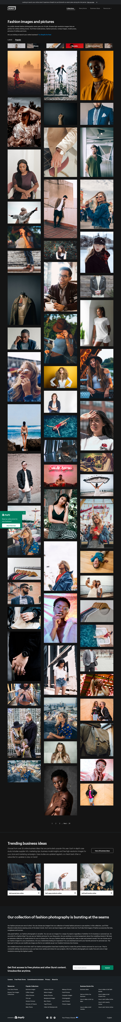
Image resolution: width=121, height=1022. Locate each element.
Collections (70, 8)
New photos (83, 8)
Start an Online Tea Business (85, 995)
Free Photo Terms (20, 979)
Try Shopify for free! (44, 34)
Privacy (47, 979)
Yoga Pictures (48, 1004)
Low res (34, 93)
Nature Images (48, 992)
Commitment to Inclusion (35, 979)
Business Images (30, 989)
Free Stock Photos (13, 989)
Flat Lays (28, 998)
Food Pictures (66, 992)
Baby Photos (29, 1007)
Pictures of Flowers (31, 1004)
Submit (107, 967)
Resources (106, 8)
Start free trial (11, 525)
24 (69, 823)
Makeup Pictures (66, 989)
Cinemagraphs (66, 998)
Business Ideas (84, 989)
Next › (65, 823)
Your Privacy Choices (68, 1017)
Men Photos (47, 1001)
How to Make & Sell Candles (85, 1008)
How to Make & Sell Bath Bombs (105, 990)
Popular (18, 39)
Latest (10, 39)
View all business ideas (102, 850)
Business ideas (95, 8)
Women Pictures (30, 1001)
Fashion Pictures (48, 989)
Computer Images (67, 995)
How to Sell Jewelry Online (104, 1003)
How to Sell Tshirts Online (105, 1007)
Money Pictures (48, 995)
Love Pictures (66, 1001)
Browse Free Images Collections (13, 993)
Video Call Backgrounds (50, 1007)
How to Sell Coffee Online (105, 999)
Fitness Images (66, 1004)
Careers (10, 979)
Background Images (49, 998)
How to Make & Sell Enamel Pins (103, 995)
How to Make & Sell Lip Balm (86, 1000)
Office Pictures (30, 995)
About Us (55, 979)
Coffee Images (30, 992)
